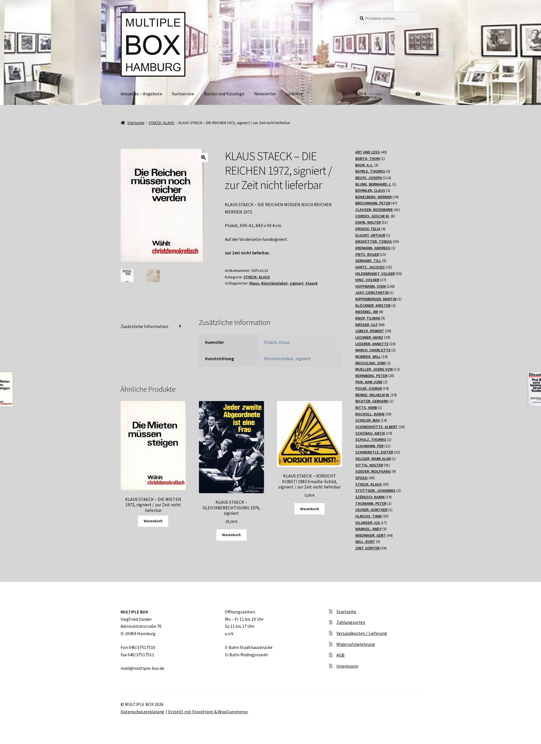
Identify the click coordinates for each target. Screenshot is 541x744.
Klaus (254, 283)
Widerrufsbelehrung (355, 644)
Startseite (136, 122)
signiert (296, 283)
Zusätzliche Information (144, 326)
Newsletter (265, 93)
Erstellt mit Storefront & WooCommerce (208, 711)
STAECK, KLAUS (161, 122)
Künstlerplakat (274, 283)
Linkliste (294, 93)
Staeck (311, 283)
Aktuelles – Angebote (141, 93)
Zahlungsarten (350, 622)
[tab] (153, 326)
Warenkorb (153, 520)
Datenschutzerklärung (142, 711)
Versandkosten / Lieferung (361, 633)
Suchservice (183, 93)
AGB (340, 655)
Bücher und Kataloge (224, 93)
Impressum (347, 666)
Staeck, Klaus (277, 342)
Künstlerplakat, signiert (287, 358)
